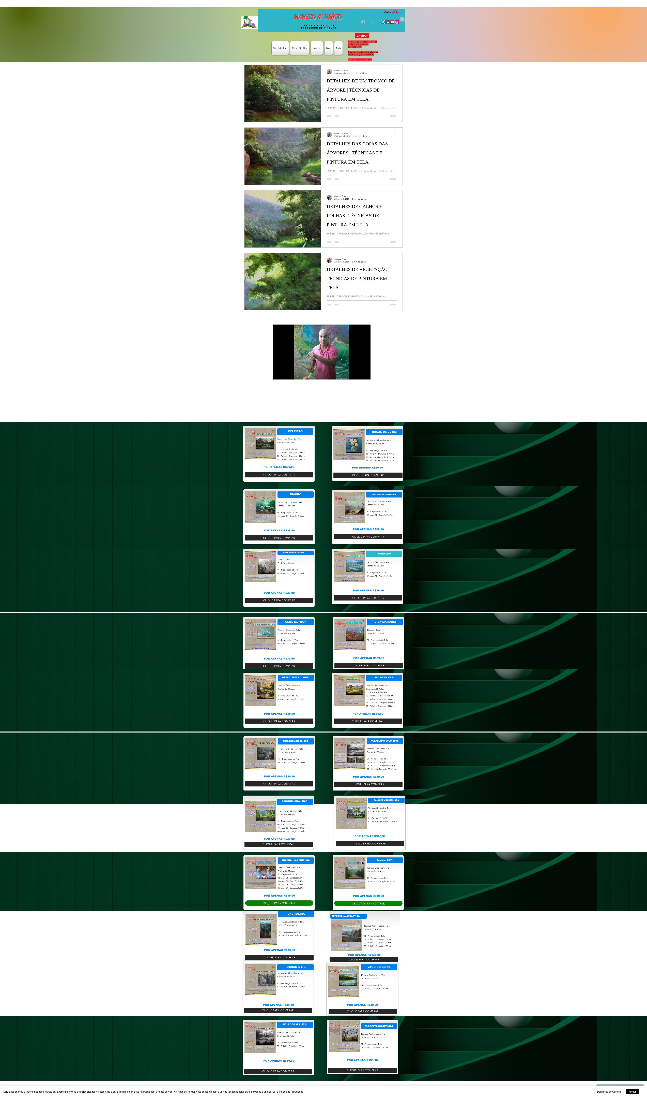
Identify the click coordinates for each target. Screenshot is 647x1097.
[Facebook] (387, 22)
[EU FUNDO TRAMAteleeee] (383, 22)
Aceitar (632, 1091)
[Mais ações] (396, 72)
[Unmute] (283, 375)
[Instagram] (397, 22)
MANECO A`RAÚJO (318, 17)
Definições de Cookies (609, 1091)
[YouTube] (392, 22)
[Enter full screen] (366, 375)
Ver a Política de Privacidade (288, 1091)
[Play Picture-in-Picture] (360, 375)
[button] (402, 18)
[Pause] (277, 375)
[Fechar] (643, 1091)
